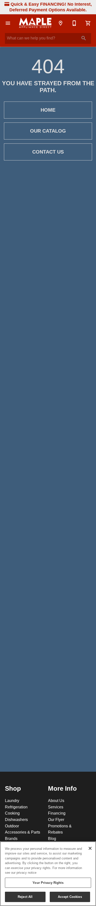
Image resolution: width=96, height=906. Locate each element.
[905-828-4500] (74, 23)
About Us (56, 800)
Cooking (12, 813)
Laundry (12, 800)
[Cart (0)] (88, 23)
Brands (11, 838)
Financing (56, 813)
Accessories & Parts (22, 832)
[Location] (60, 23)
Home (48, 110)
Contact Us (48, 152)
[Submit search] (83, 38)
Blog (52, 838)
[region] (48, 873)
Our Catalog (48, 131)
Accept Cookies (70, 897)
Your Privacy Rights (47, 883)
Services (55, 807)
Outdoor (12, 826)
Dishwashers (16, 819)
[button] (8, 23)
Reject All (25, 897)
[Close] (90, 848)
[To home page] (35, 23)
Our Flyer (56, 819)
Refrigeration (16, 807)
